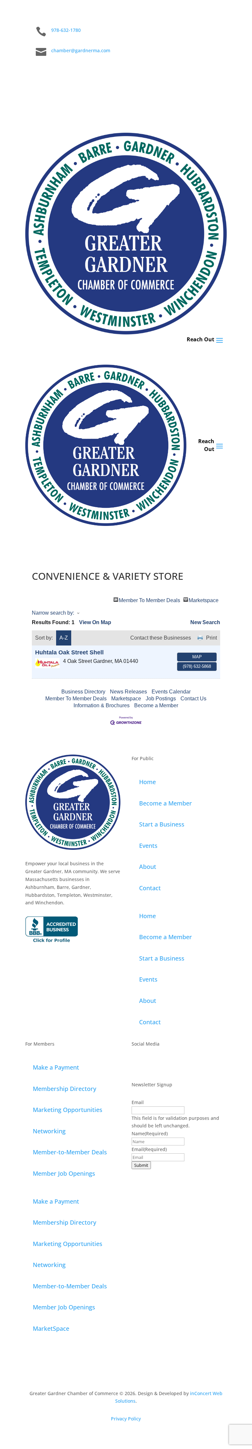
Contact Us (193, 698)
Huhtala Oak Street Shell (69, 652)
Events (148, 845)
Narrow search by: (53, 613)
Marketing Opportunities (67, 1110)
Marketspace (204, 600)
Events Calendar (171, 691)
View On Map (95, 622)
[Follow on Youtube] (221, 72)
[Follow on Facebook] (169, 72)
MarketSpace (51, 1328)
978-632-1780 (66, 30)
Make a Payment (56, 1067)
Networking (49, 1131)
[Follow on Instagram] (182, 72)
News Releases (128, 691)
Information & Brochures (102, 705)
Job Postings (161, 698)
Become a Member (156, 705)
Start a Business (161, 824)
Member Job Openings (64, 1173)
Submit (141, 1165)
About (147, 867)
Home (147, 782)
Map (197, 656)
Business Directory (83, 691)
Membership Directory (64, 1089)
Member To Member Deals (149, 600)
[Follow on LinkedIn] (208, 72)
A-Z (63, 638)
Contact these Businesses (160, 638)
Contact (150, 888)
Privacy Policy (126, 1418)
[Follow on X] (195, 72)
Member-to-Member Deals (70, 1152)
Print (211, 638)
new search (205, 622)
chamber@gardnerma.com (80, 50)
